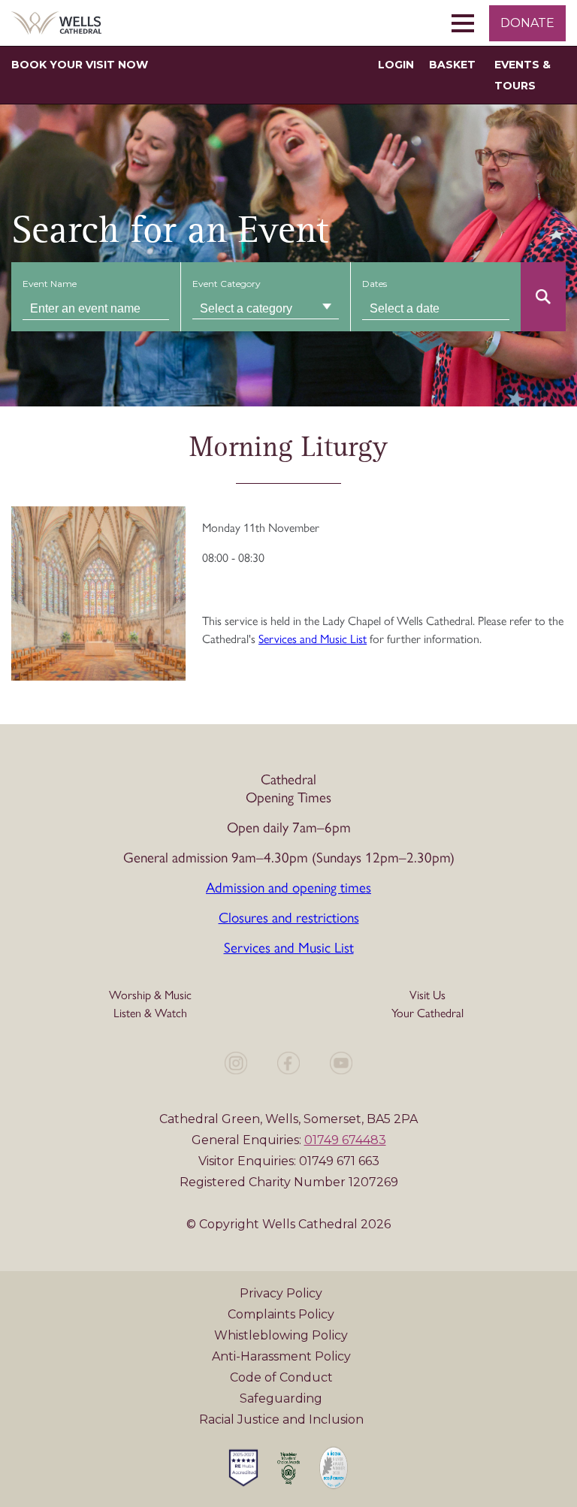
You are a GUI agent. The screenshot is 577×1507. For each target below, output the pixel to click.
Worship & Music (150, 994)
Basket (452, 64)
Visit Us (427, 994)
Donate (527, 23)
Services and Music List (289, 946)
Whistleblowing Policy (281, 1335)
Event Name (50, 283)
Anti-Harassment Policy (281, 1356)
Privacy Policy (281, 1293)
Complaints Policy (281, 1314)
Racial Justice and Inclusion (281, 1419)
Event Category (226, 283)
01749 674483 (345, 1140)
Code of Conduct (281, 1377)
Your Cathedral (427, 1012)
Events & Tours (522, 75)
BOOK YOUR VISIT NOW (79, 64)
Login (396, 64)
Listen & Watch (150, 1012)
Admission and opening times (288, 886)
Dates (374, 283)
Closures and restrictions (289, 916)
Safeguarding (281, 1398)
